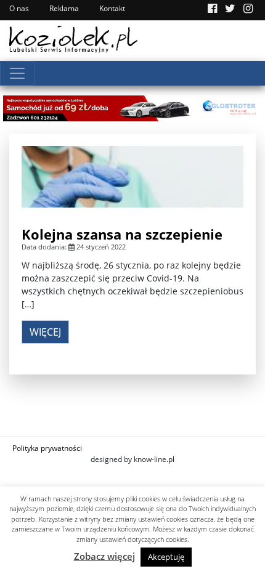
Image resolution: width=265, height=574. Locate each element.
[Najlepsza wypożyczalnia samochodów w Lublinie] (132, 107)
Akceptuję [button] (166, 556)
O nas (19, 8)
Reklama (64, 8)
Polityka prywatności (47, 448)
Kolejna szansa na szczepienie (122, 234)
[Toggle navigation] (17, 73)
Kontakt (112, 8)
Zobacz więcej (104, 556)
